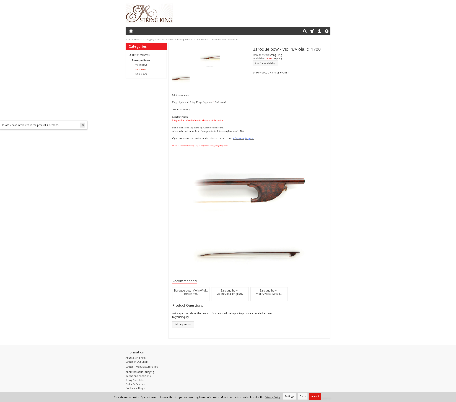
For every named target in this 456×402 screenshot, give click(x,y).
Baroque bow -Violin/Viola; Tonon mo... (191, 292)
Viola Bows (140, 69)
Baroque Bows (141, 60)
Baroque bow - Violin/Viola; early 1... (269, 292)
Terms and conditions (138, 376)
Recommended (184, 281)
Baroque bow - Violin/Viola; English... (230, 292)
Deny (303, 396)
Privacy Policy (272, 397)
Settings (289, 396)
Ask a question (183, 324)
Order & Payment (136, 384)
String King (276, 55)
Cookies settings (135, 388)
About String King (136, 357)
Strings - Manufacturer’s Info (142, 366)
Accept (315, 396)
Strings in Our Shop (137, 361)
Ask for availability (265, 63)
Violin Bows (141, 64)
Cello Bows (141, 73)
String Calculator (135, 380)
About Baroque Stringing (140, 372)
